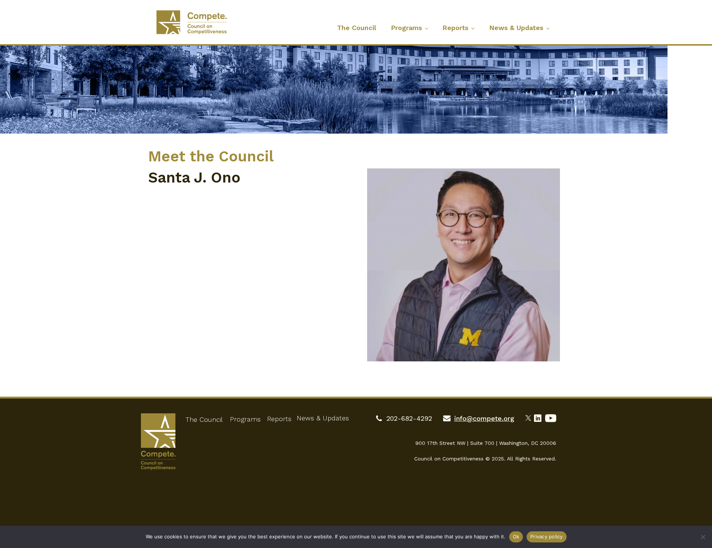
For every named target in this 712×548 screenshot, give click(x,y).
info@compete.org (484, 418)
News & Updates (516, 28)
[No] (702, 537)
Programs (406, 28)
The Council (356, 28)
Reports (455, 28)
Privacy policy (546, 536)
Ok (516, 536)
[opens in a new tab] (529, 417)
